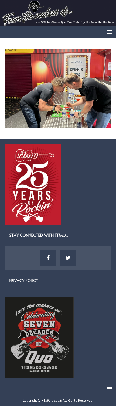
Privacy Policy (23, 280)
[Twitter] (68, 258)
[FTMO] (58, 23)
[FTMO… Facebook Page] (48, 258)
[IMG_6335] (58, 124)
